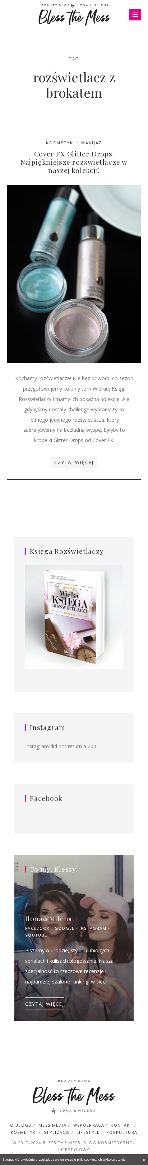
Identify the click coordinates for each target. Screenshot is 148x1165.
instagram (93, 928)
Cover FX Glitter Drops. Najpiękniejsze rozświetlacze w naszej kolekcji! (74, 162)
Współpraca (88, 1125)
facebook (37, 928)
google (65, 928)
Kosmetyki (60, 142)
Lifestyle (88, 1132)
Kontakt (122, 1125)
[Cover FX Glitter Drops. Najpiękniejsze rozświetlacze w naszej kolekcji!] (74, 273)
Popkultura (121, 1132)
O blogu (21, 1125)
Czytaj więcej (73, 462)
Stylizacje (57, 1132)
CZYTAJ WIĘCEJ (44, 1004)
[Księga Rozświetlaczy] (74, 617)
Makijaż (91, 142)
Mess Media (52, 1125)
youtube (36, 935)
